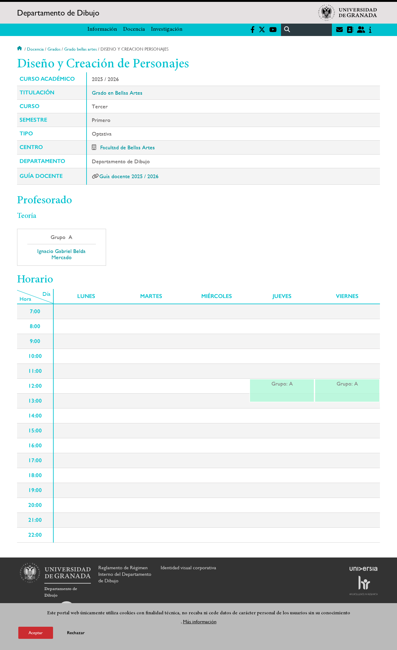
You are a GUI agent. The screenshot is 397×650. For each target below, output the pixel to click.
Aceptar (36, 632)
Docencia (134, 29)
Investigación (166, 29)
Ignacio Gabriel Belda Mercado (61, 254)
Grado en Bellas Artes (117, 92)
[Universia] (363, 569)
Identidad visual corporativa (188, 568)
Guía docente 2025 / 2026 (128, 176)
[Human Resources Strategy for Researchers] (363, 585)
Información (102, 29)
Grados (53, 49)
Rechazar (76, 632)
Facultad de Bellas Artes (127, 147)
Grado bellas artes (80, 49)
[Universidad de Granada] (347, 12)
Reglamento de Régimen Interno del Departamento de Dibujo (124, 574)
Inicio (20, 49)
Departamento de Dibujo (58, 13)
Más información (199, 622)
